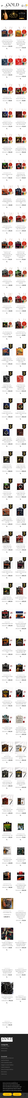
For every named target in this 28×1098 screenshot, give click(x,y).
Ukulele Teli (7, 726)
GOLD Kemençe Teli (7, 835)
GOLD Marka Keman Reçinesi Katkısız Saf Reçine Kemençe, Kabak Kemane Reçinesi (21, 915)
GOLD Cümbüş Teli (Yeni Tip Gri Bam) (7, 783)
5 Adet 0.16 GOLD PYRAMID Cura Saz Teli (7, 598)
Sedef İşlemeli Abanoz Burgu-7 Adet (7, 997)
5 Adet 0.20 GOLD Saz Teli (20, 413)
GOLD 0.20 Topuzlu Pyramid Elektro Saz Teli (21, 201)
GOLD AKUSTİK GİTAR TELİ (7, 651)
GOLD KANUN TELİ (7, 912)
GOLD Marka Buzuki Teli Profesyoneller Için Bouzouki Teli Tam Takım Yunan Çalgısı (21, 730)
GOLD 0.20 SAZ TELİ (21, 98)
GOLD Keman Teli (7, 885)
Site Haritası (4, 1072)
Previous (3, 15)
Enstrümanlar (4, 1048)
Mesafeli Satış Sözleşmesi (7, 1058)
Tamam (17, 1094)
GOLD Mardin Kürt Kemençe (20, 810)
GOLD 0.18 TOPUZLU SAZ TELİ (7, 228)
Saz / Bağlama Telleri (7, 39)
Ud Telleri (7, 755)
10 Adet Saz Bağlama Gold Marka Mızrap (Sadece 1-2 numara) (7, 944)
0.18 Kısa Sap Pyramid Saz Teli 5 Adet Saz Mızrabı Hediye (7, 42)
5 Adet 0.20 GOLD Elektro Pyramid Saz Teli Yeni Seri (21, 440)
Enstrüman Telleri (7, 97)
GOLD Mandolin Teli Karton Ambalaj (7, 702)
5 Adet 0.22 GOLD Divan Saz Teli (7, 494)
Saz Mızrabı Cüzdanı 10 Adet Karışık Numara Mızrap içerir (20, 971)
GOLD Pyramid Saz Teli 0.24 (7, 308)
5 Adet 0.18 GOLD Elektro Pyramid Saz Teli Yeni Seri (7, 440)
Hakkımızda (4, 1074)
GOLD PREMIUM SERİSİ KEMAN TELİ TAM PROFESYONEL (21, 887)
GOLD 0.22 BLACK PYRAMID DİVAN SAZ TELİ (7, 201)
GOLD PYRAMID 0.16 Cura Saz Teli (7, 333)
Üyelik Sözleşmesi (5, 1067)
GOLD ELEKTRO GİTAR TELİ (7, 677)
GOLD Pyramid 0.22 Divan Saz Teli (7, 149)
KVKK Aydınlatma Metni (6, 1062)
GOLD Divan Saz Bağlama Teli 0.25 (20, 175)
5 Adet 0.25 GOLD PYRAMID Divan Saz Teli (21, 467)
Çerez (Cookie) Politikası (7, 1069)
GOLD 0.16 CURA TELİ (21, 333)
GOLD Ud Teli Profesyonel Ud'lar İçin (7, 757)
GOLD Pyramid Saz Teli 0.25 (21, 308)
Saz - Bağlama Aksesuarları (7, 995)
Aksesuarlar (21, 911)
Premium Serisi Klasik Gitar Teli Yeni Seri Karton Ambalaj (21, 625)
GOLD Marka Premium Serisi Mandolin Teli (20, 702)
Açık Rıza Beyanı (5, 1060)
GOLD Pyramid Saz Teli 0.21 (7, 282)
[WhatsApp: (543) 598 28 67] (22, 6)
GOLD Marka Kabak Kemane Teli (7, 860)
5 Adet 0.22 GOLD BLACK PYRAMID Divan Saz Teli (7, 520)
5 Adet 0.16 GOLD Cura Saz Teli (21, 598)
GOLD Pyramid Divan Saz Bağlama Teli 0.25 (20, 149)
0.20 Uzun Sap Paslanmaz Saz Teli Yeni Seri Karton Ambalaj (21, 255)
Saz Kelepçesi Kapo (7, 1023)
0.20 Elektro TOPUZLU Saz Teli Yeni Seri (21, 228)
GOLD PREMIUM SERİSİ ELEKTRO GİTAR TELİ (21, 677)
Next (25, 15)
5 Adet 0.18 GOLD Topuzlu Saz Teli (7, 547)
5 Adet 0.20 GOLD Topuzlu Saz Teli (20, 547)
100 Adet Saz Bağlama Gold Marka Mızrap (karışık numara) (20, 944)
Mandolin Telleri (7, 700)
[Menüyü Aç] (2, 5)
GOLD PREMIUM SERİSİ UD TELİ (21, 757)
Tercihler (7, 1094)
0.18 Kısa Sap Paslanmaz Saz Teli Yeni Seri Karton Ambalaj (7, 255)
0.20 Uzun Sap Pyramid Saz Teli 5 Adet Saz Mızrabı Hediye (20, 43)
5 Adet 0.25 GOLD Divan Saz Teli (20, 494)
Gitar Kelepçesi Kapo (21, 997)
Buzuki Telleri (20, 726)
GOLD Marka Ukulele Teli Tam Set (7, 728)
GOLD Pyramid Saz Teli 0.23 (21, 282)
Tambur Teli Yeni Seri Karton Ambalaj (7, 810)
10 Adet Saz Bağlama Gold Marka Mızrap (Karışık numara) (7, 971)
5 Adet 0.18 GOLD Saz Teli (7, 413)
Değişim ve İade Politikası (7, 1065)
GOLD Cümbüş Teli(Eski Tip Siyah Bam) (20, 784)
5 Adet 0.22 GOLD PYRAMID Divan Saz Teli (7, 467)
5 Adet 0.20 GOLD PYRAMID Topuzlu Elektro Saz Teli (20, 520)
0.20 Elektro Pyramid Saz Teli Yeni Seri (21, 123)
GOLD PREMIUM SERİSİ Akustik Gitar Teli (21, 651)
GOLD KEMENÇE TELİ (21, 835)
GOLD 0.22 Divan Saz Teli (7, 175)
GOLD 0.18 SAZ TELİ (7, 98)
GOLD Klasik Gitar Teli (7, 623)
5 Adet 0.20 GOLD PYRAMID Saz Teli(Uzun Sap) (20, 387)
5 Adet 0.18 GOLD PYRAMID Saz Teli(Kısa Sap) (7, 387)
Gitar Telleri (7, 622)
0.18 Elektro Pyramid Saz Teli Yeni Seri (7, 123)
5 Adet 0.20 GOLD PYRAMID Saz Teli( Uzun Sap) (20, 360)
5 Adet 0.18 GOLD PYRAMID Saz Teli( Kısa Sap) (7, 360)
